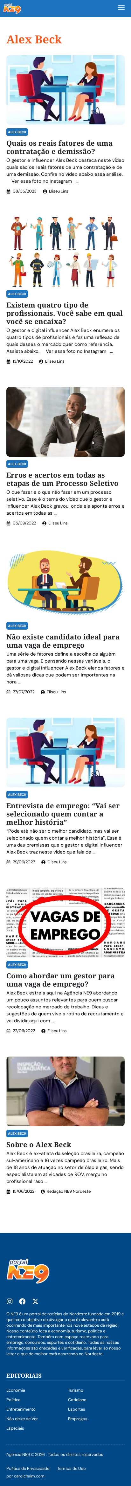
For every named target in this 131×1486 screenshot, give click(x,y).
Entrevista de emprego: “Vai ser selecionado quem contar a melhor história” (63, 814)
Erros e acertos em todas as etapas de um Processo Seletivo (62, 479)
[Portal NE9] (12, 8)
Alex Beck (17, 132)
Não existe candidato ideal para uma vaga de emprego (63, 641)
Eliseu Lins (58, 191)
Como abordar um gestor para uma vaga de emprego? (60, 979)
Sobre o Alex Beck (38, 1144)
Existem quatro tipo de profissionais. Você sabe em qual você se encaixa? (64, 313)
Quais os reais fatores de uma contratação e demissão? (59, 147)
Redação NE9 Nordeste (69, 1191)
